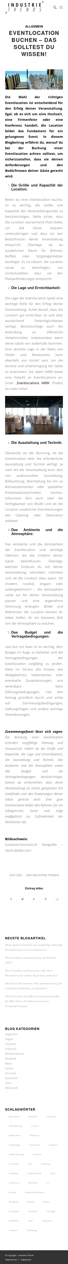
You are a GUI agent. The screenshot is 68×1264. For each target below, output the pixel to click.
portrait (12, 1192)
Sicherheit (11, 1078)
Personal (10, 1073)
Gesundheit (34, 1145)
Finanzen (10, 1044)
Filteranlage (14, 1145)
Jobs (30, 1164)
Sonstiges (50, 1211)
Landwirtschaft (34, 1173)
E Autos (34, 1126)
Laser (52, 1173)
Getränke (53, 1145)
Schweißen (14, 1211)
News (8, 1063)
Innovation (14, 1164)
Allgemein (34, 26)
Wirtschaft (11, 1088)
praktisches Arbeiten (34, 1192)
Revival (30, 1201)
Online (9, 1068)
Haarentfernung (16, 1154)
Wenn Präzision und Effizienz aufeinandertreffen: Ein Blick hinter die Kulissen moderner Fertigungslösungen (33, 1001)
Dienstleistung (15, 1126)
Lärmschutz (14, 1182)
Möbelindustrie (14, 1053)
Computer (51, 1116)
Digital (9, 1039)
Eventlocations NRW (33, 383)
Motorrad (33, 1182)
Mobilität (10, 1058)
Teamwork (47, 1220)
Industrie (10, 1049)
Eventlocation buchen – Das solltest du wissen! (34, 43)
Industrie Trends (45, 875)
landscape (13, 1173)
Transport (13, 1230)
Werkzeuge (32, 1230)
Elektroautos (15, 1135)
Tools (8, 1083)
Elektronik (34, 1135)
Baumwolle (14, 1116)
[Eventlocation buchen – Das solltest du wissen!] (34, 79)
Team (30, 1220)
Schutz (46, 1201)
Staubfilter (14, 1220)
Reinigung (13, 1201)
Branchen (32, 1116)
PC (48, 1182)
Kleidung (45, 1164)
